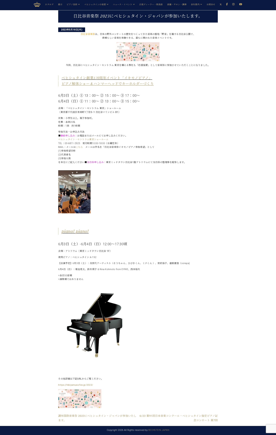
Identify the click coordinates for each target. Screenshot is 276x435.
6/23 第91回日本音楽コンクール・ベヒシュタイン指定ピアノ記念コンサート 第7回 (179, 418)
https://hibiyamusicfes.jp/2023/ (75, 385)
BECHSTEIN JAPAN (158, 430)
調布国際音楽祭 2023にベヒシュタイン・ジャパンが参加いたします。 (97, 418)
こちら (79, 147)
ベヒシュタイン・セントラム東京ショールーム (83, 139)
